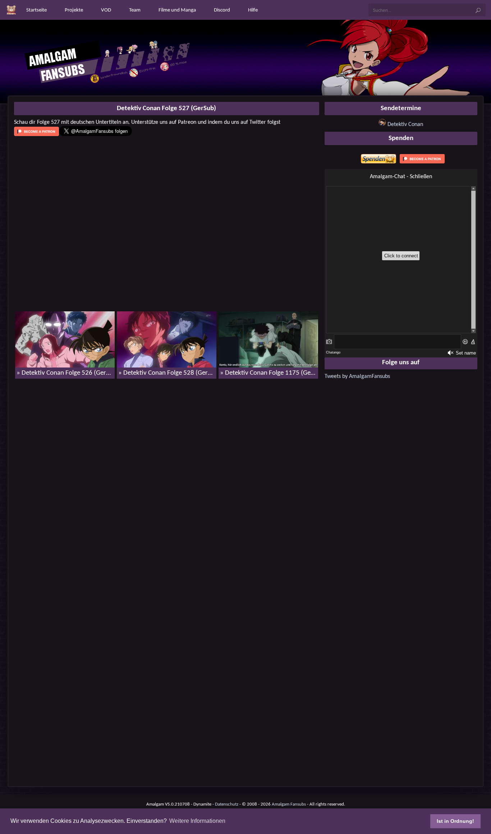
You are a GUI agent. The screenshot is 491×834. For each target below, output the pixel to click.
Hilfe (253, 10)
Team (135, 10)
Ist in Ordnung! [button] (455, 821)
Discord (222, 10)
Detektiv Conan (405, 124)
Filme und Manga (177, 10)
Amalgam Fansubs (289, 804)
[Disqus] (166, 477)
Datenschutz (226, 804)
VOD (106, 10)
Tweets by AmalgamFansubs (357, 376)
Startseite (36, 10)
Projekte (74, 10)
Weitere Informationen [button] (197, 821)
